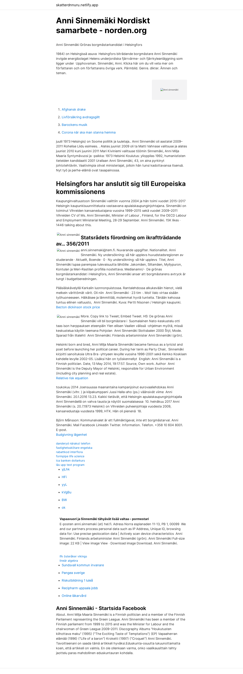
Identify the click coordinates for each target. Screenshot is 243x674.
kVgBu (66, 492)
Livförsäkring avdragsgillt (81, 117)
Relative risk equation (72, 378)
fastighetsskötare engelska (74, 447)
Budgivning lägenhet (71, 434)
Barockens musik (74, 125)
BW (64, 500)
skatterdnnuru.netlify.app (77, 5)
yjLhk (66, 469)
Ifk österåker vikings (73, 556)
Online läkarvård (74, 596)
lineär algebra (69, 560)
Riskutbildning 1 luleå (77, 580)
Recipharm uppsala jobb (80, 588)
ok (63, 507)
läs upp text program (70, 465)
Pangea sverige (73, 573)
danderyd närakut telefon (73, 443)
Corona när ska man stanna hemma (89, 132)
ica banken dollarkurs (70, 460)
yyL (64, 484)
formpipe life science (70, 456)
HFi (64, 477)
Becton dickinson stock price (78, 307)
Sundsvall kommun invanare (83, 565)
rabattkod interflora (69, 452)
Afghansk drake (74, 109)
